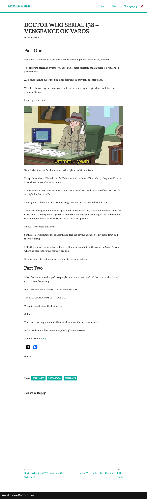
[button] (107, 6)
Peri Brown (70, 378)
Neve (5, 495)
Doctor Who (54, 378)
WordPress (28, 495)
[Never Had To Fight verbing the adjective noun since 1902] (16, 6)
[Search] (142, 6)
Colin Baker (38, 378)
